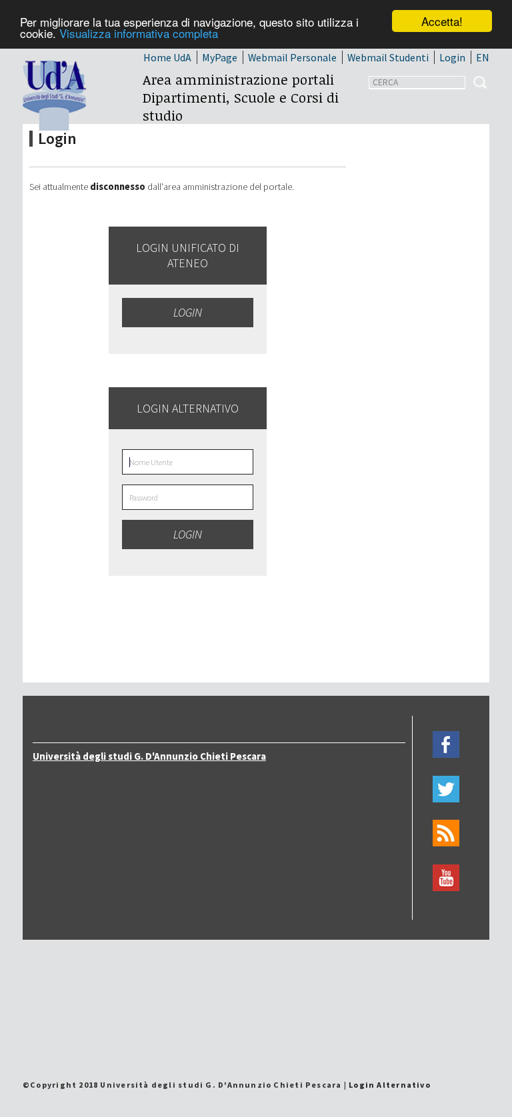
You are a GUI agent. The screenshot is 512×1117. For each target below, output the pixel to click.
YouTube (446, 878)
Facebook (446, 744)
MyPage (219, 57)
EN (482, 57)
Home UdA (167, 57)
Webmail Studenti (388, 57)
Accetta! (442, 21)
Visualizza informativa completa (138, 33)
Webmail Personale (292, 57)
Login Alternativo (390, 1085)
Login (452, 57)
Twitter (446, 788)
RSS (446, 833)
